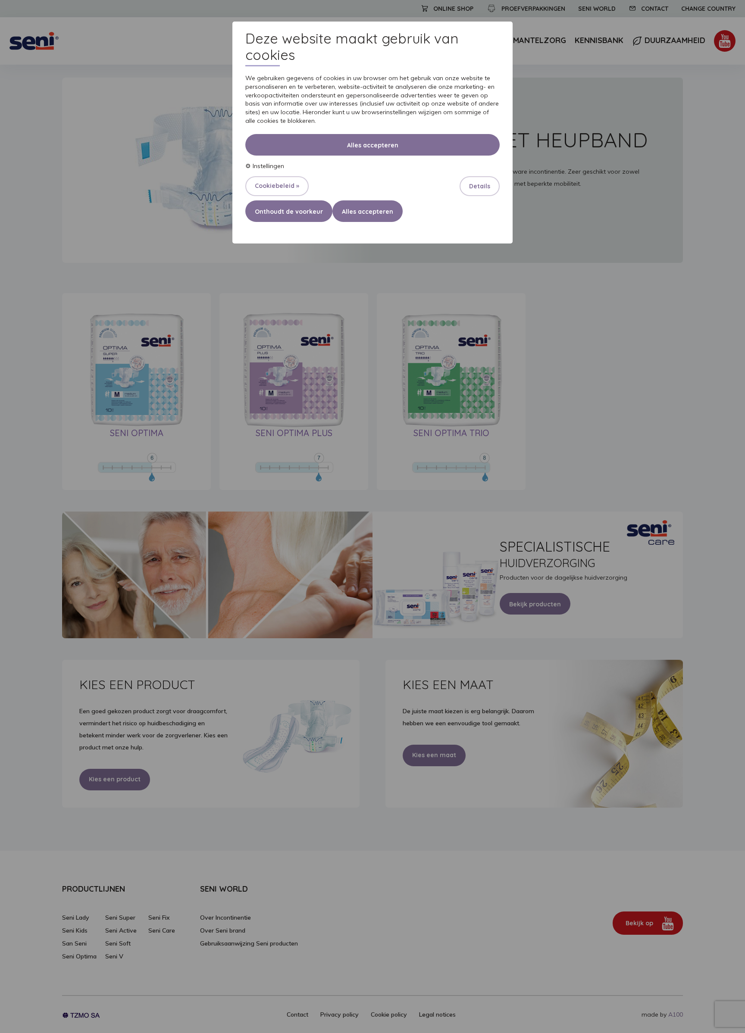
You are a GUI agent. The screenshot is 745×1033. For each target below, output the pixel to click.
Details (479, 186)
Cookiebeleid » (277, 186)
